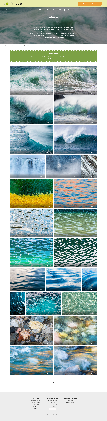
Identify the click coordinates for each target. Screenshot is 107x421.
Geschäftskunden (70, 9)
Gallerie (33, 9)
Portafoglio (70, 400)
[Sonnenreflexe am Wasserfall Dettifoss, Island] (63, 166)
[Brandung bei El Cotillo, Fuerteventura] (31, 109)
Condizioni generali (52, 400)
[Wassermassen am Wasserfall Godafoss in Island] (27, 166)
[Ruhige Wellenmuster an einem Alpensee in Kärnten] (75, 223)
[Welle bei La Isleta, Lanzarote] (75, 139)
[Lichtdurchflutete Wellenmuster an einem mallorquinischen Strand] (79, 303)
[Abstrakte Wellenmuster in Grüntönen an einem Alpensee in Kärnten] (75, 252)
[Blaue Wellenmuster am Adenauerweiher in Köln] (31, 223)
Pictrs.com (58, 414)
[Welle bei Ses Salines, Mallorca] (31, 80)
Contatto (53, 406)
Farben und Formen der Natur (20, 45)
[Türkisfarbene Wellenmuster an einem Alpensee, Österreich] (31, 252)
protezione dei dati (52, 404)
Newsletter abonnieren (90, 3)
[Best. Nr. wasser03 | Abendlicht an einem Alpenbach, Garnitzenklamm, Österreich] (31, 360)
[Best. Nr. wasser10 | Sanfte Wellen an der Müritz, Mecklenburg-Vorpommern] (27, 279)
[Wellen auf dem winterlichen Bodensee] (63, 279)
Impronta (53, 402)
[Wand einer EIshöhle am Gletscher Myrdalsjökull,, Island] (17, 303)
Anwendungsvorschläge (59, 35)
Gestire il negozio (70, 402)
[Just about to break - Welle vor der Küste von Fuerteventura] (31, 139)
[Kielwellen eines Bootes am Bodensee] (89, 279)
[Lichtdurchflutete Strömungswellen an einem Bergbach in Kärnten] (75, 360)
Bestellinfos (81, 9)
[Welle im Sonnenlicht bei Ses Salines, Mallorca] (75, 80)
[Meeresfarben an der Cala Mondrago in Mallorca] (43, 303)
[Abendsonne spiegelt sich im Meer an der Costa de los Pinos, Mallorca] (75, 193)
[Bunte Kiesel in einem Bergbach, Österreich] (75, 330)
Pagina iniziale (8, 45)
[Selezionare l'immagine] (11, 93)
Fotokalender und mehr (44, 9)
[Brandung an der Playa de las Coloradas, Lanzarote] (75, 109)
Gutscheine (89, 9)
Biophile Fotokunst (58, 9)
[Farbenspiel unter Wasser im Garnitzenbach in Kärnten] (31, 330)
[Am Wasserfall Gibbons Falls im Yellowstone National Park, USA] (89, 166)
